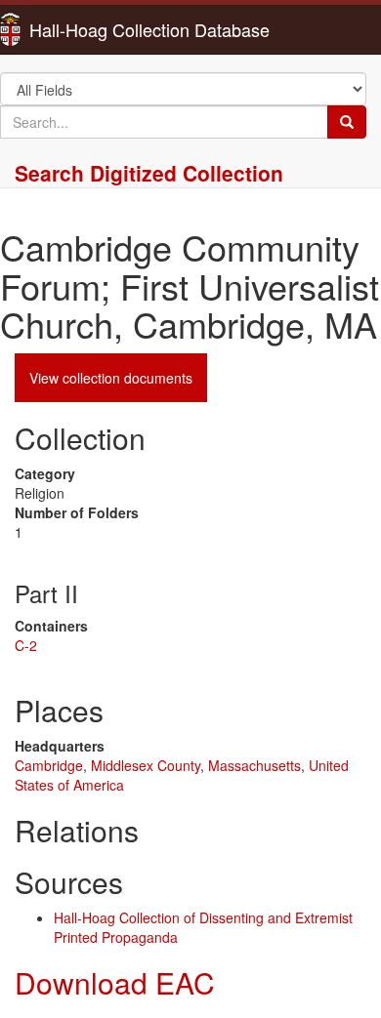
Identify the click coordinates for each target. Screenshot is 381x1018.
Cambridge (49, 765)
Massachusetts (254, 765)
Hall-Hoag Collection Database (88, 29)
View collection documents (110, 377)
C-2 (26, 645)
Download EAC (115, 982)
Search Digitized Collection (149, 172)
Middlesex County (145, 765)
